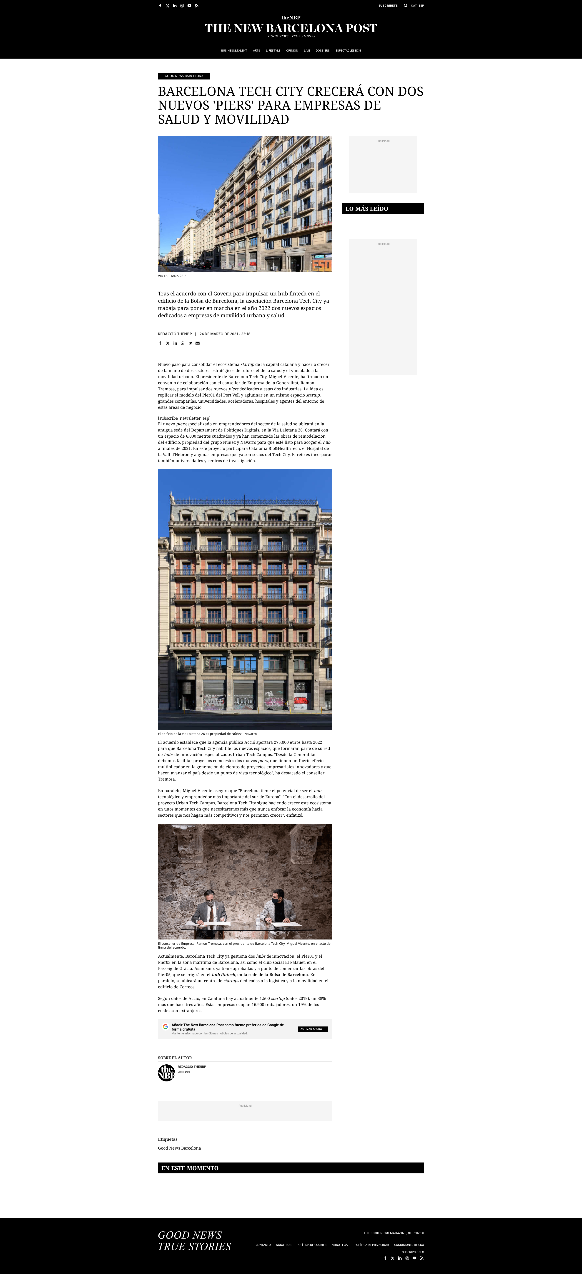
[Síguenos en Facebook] (160, 5)
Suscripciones (413, 1252)
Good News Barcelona (184, 76)
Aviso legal (340, 1245)
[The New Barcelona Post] (195, 1241)
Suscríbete (388, 5)
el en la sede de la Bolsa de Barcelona (257, 974)
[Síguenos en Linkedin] (175, 5)
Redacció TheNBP (175, 333)
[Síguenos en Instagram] (182, 5)
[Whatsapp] (182, 343)
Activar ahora (311, 1029)
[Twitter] (168, 343)
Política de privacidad (371, 1245)
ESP (421, 5)
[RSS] (196, 5)
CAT (414, 5)
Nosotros (283, 1245)
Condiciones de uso (409, 1245)
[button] (406, 5)
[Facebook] (160, 343)
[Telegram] (190, 343)
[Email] (197, 343)
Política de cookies (311, 1245)
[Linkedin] (175, 343)
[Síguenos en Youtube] (189, 5)
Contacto (263, 1245)
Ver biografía (184, 1072)
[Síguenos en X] (167, 5)
